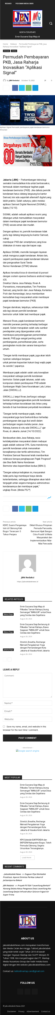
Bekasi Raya (8, 614)
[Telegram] (35, 88)
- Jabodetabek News (12, 874)
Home (5, 44)
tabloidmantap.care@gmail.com (29, 971)
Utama (14, 51)
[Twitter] (22, 88)
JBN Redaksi (14, 80)
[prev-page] (5, 659)
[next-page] (9, 659)
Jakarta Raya (8, 650)
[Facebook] (15, 88)
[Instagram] (27, 587)
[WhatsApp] (29, 88)
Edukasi (13, 44)
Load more (26, 857)
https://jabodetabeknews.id (27, 582)
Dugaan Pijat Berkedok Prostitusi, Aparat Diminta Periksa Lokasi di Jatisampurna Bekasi (24, 877)
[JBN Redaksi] (5, 80)
